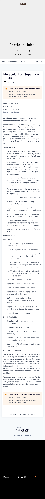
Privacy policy (18, 435)
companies (12, 62)
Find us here (39, 477)
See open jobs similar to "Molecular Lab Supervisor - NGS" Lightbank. (22, 95)
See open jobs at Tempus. (18, 91)
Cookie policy (28, 435)
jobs (3, 62)
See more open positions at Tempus (22, 414)
